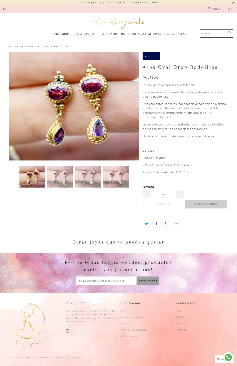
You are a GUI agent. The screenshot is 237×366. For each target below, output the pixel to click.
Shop (65, 33)
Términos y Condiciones (133, 329)
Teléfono (180, 317)
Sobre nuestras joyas (144, 33)
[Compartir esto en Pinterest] (166, 224)
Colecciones (86, 33)
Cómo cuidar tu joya (131, 323)
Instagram (182, 329)
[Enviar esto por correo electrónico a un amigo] (176, 224)
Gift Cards (109, 33)
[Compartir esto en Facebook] (156, 224)
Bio (123, 33)
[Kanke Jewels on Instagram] (4, 9)
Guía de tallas (175, 33)
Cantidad (148, 186)
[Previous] (12, 106)
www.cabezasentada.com (67, 357)
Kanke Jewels (24, 357)
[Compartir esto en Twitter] (147, 224)
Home (55, 33)
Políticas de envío (129, 336)
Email (179, 310)
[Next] (136, 106)
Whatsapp (181, 323)
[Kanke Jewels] (118, 22)
